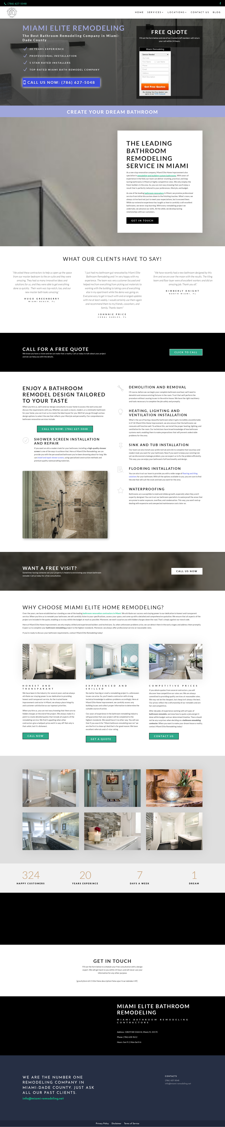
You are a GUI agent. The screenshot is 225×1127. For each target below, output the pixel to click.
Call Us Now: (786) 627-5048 (65, 429)
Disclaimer (116, 1124)
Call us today (112, 925)
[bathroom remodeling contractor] (174, 788)
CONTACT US (164, 736)
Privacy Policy (102, 1124)
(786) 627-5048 (17, 3)
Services (154, 13)
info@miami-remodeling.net (43, 1098)
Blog (217, 13)
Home (139, 13)
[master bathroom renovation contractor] (174, 831)
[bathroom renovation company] (112, 831)
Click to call (186, 352)
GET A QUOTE (101, 739)
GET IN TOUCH (142, 220)
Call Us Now (187, 571)
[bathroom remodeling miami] (51, 831)
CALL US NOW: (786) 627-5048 (61, 82)
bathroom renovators (154, 193)
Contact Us (200, 13)
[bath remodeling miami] (51, 788)
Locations (176, 13)
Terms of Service (131, 1124)
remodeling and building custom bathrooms (156, 175)
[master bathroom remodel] (112, 788)
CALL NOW (35, 735)
